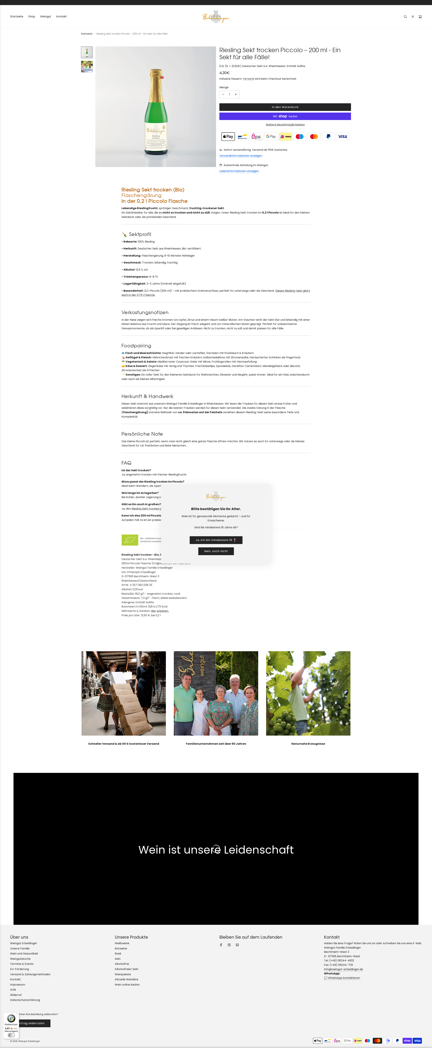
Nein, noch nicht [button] (216, 551)
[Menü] (17, 1015)
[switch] (11, 1035)
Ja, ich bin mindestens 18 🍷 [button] (216, 540)
